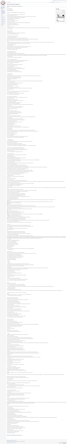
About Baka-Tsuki (11, 442)
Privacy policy (8, 442)
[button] (3, 17)
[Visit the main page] (3, 3)
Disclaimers (15, 442)
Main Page (15, 435)
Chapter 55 (20, 435)
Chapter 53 (10, 435)
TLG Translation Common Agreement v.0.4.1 (16, 441)
